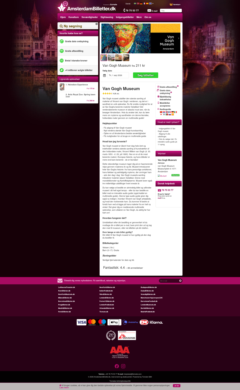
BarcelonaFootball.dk (149, 301)
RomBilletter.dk (64, 290)
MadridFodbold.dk (148, 311)
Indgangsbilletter (125, 17)
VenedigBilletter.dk (148, 294)
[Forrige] (118, 38)
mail (159, 198)
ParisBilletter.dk (64, 311)
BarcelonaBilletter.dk (66, 301)
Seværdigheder (90, 17)
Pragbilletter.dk (64, 304)
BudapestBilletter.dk (149, 287)
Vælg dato (107, 70)
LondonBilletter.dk (106, 297)
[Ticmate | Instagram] (123, 366)
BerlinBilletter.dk (147, 308)
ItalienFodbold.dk (106, 290)
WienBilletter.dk (105, 294)
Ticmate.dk (103, 311)
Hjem (63, 17)
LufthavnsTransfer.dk (66, 287)
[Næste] (163, 38)
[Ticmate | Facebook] (117, 366)
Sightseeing (107, 17)
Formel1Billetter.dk (106, 301)
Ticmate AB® (147, 377)
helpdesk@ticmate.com (133, 374)
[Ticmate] (110, 4)
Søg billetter (146, 75)
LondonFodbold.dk (106, 304)
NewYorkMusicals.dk (66, 294)
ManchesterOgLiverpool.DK (152, 297)
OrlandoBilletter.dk (106, 308)
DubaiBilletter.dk (147, 290)
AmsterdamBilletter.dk (102, 377)
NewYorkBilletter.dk (107, 287)
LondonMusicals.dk (148, 304)
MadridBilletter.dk (65, 308)
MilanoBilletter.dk (65, 297)
